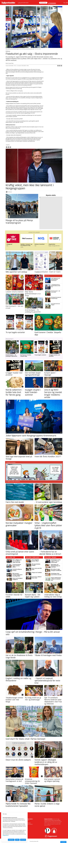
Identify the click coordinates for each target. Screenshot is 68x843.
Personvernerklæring (28, 824)
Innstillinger (11, 839)
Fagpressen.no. (6, 835)
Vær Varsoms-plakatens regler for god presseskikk (52, 819)
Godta (17, 839)
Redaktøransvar (28, 822)
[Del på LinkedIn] (60, 66)
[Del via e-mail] (61, 66)
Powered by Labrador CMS (34, 841)
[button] (8, 239)
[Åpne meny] (65, 3)
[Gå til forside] (8, 2)
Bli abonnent (43, 2)
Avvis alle (23, 839)
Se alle (60, 248)
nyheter (7, 144)
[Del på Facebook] (58, 66)
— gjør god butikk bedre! (22, 2)
